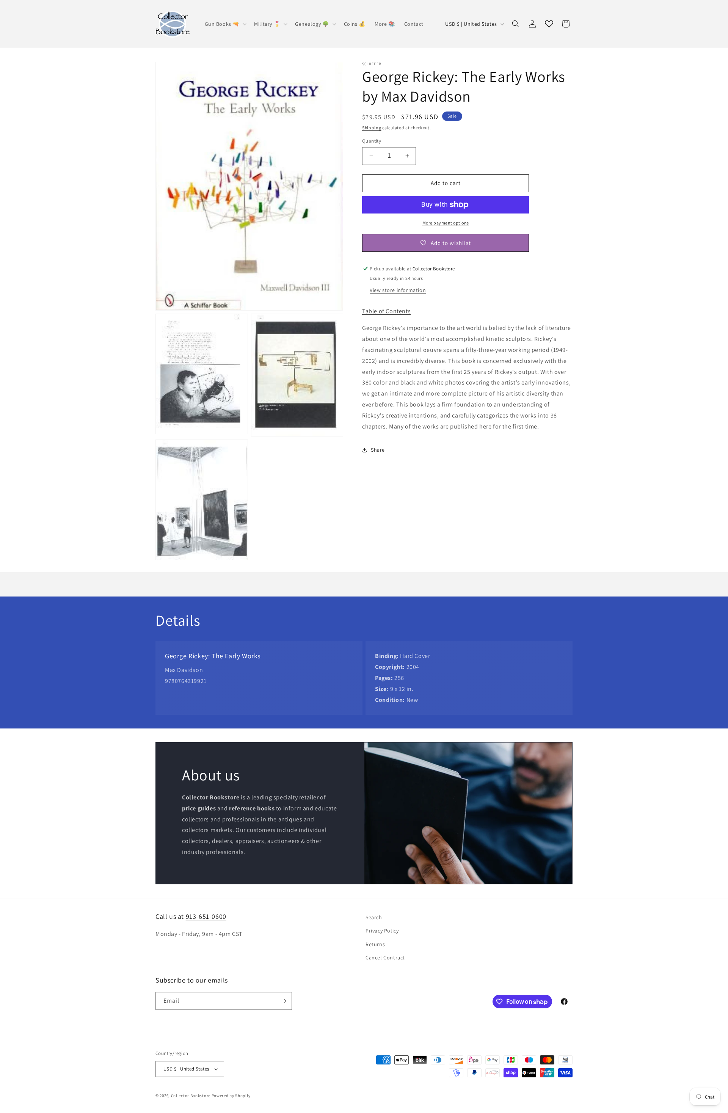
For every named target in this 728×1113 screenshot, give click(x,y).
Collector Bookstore (190, 1095)
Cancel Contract (385, 957)
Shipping (371, 127)
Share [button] (378, 449)
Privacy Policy (382, 930)
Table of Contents (386, 311)
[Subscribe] (283, 1001)
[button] (225, 24)
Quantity (371, 141)
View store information (398, 290)
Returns (375, 944)
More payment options (445, 223)
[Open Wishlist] (549, 24)
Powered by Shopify (231, 1095)
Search (374, 917)
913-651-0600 (206, 916)
